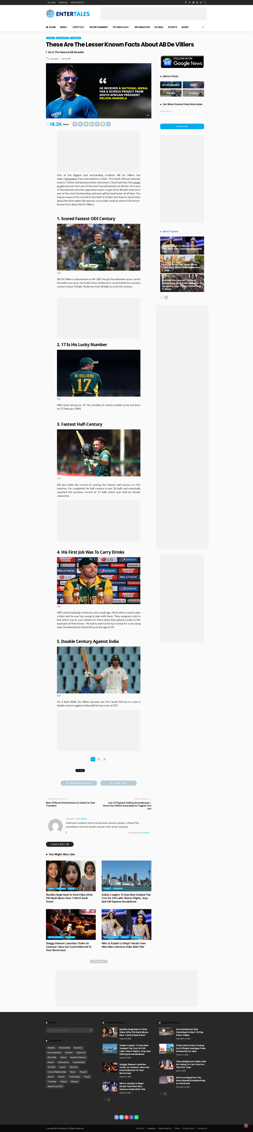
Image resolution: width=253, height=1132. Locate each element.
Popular (83, 1072)
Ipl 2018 (51, 1067)
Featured (81, 1052)
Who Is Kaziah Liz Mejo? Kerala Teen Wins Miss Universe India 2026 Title (124, 944)
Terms (177, 1128)
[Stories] (193, 93)
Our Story (51, 2)
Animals (51, 1047)
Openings (63, 2)
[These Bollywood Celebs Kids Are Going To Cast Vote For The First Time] (166, 1064)
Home (52, 27)
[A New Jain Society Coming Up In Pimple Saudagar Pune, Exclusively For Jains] (166, 1048)
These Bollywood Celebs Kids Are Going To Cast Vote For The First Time (191, 1064)
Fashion (125, 937)
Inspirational (78, 1062)
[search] (205, 2)
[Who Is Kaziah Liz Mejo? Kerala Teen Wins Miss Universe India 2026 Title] (126, 924)
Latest (62, 1067)
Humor (51, 1062)
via (58, 272)
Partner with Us (164, 1128)
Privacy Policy (189, 1128)
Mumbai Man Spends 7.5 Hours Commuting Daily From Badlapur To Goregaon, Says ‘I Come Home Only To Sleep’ (182, 284)
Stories (61, 1076)
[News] (193, 84)
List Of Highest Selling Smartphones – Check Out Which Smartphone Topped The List (127, 805)
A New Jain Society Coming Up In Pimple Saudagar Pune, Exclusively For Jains (191, 1048)
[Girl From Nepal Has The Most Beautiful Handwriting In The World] (166, 1080)
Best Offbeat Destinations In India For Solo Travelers (70, 804)
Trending (75, 38)
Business (78, 1047)
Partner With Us (77, 2)
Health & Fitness (78, 1057)
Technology (120, 27)
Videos (71, 889)
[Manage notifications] (246, 1125)
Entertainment (99, 27)
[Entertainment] (171, 84)
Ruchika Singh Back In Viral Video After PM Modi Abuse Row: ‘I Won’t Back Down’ (69, 898)
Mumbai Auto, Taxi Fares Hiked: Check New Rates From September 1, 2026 (181, 267)
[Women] (171, 93)
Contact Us (202, 1128)
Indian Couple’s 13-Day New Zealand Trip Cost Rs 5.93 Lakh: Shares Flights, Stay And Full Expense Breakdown (126, 898)
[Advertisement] (153, 13)
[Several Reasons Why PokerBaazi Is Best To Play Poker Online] (166, 1031)
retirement (70, 178)
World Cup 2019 (55, 1086)
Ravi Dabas (54, 59)
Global (159, 27)
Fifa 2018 (52, 1057)
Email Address (166, 111)
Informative (142, 27)
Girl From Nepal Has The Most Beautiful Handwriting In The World (190, 1080)
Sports (172, 27)
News (63, 27)
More (185, 27)
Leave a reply (58, 844)
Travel (107, 889)
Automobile (64, 1047)
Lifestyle (78, 27)
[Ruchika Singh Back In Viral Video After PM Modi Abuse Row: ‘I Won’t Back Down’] (71, 876)
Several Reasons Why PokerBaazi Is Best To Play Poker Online (189, 1032)
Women (74, 1081)
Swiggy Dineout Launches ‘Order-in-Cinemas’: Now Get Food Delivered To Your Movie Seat (69, 946)
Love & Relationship (57, 1072)
